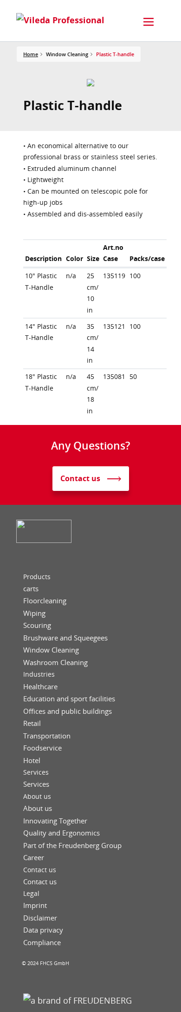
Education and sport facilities (69, 698)
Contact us (39, 870)
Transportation (47, 735)
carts (31, 588)
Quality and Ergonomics (61, 833)
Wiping (34, 613)
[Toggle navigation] (148, 22)
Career (33, 857)
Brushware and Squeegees (65, 637)
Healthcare (40, 686)
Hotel (31, 760)
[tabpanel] (90, 82)
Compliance (42, 942)
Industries (39, 674)
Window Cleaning (51, 650)
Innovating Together (55, 820)
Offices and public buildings (67, 711)
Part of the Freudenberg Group (72, 845)
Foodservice (42, 748)
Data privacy (43, 930)
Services (36, 772)
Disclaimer (40, 918)
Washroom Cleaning (55, 662)
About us (37, 796)
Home (30, 54)
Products (37, 577)
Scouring (37, 625)
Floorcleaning (44, 600)
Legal (31, 893)
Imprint (35, 905)
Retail (32, 723)
